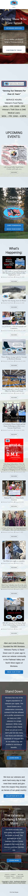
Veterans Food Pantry (8, 277)
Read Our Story (14, 672)
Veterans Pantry (14, 2)
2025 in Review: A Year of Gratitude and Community (14, 327)
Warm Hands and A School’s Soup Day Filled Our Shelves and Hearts (14, 390)
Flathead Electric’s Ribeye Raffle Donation (14, 499)
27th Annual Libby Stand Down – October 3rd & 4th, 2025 (14, 168)
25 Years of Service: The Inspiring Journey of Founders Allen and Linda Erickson (14, 529)
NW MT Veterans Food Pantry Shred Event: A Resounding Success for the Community (14, 625)
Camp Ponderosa (14, 225)
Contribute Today (14, 50)
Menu (14, 7)
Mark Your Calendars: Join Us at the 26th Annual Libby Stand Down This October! (14, 586)
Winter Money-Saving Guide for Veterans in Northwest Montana (14, 358)
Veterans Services (14, 28)
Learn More (14, 758)
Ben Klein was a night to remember (14, 561)
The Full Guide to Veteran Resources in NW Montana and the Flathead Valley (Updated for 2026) (14, 273)
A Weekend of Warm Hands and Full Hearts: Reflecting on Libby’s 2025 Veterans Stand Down (14, 426)
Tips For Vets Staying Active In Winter (14, 301)
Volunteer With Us (14, 796)
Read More (14, 172)
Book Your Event (14, 229)
